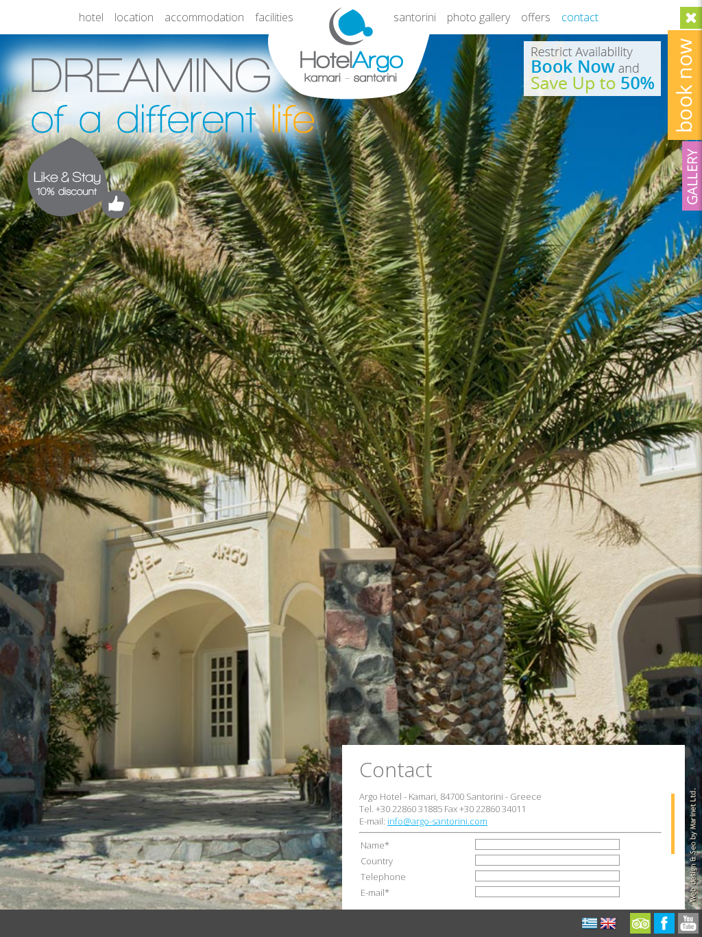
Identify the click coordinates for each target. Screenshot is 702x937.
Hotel (91, 17)
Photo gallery (478, 17)
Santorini (415, 17)
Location (134, 17)
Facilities (274, 17)
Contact (579, 17)
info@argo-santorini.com (437, 821)
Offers (535, 17)
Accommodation (204, 17)
